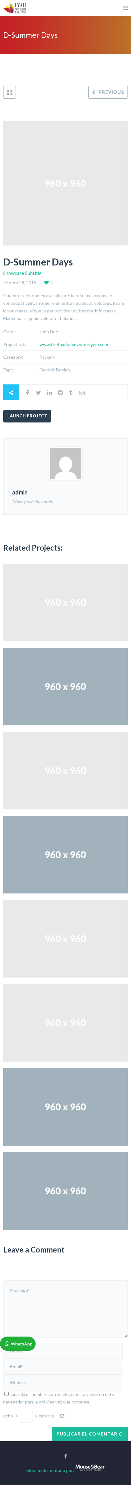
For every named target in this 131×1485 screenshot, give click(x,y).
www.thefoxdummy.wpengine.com (73, 344)
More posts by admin (32, 501)
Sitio (30, 1470)
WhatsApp (21, 1343)
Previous (111, 92)
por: (70, 1470)
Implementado (50, 1470)
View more (65, 602)
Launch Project (27, 416)
